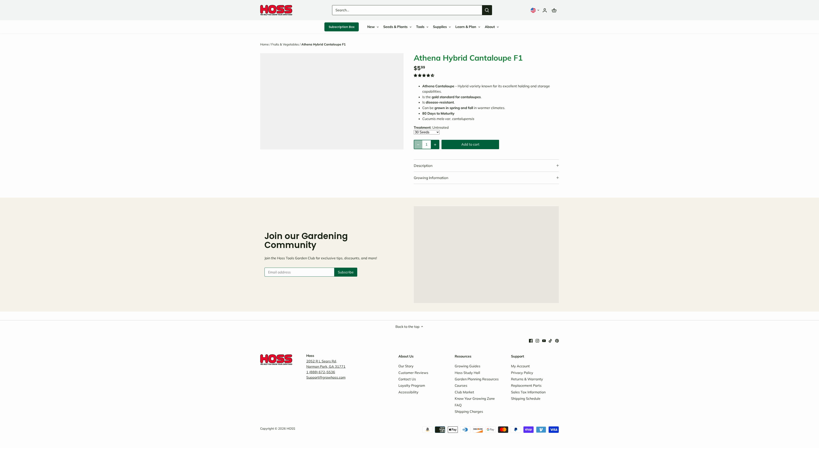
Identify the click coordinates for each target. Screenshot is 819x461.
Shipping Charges (469, 411)
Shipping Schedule (525, 398)
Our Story (406, 366)
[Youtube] (544, 340)
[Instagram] (537, 340)
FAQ (458, 405)
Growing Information (431, 177)
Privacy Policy (522, 373)
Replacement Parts (526, 385)
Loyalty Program (411, 385)
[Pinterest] (557, 340)
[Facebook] (531, 340)
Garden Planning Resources (477, 379)
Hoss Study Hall (467, 373)
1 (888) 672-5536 (320, 372)
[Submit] (487, 10)
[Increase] (435, 144)
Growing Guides (467, 366)
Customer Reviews (413, 373)
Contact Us (407, 379)
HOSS (291, 428)
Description (423, 165)
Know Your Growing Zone (475, 398)
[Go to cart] (554, 10)
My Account (520, 366)
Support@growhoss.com (326, 377)
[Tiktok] (550, 340)
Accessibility (408, 392)
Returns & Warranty (527, 379)
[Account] (544, 10)
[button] (535, 10)
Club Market (464, 392)
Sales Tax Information (528, 392)
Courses (461, 385)
